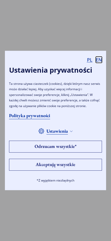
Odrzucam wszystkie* (55, 146)
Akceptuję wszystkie (55, 165)
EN (99, 59)
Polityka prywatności (29, 116)
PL (89, 59)
